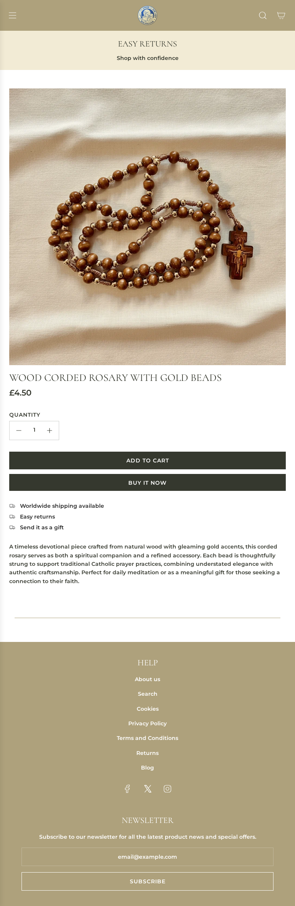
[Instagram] (167, 789)
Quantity (24, 414)
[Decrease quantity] (19, 430)
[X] (147, 789)
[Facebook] (127, 789)
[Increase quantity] (49, 430)
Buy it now (147, 482)
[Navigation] (12, 15)
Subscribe (148, 881)
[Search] (263, 15)
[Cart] (281, 15)
